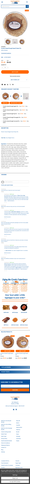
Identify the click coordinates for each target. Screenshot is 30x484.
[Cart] (27, 2)
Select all (5, 102)
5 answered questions (6, 53)
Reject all (15, 478)
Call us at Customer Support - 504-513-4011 (15, 405)
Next (28, 347)
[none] (15, 23)
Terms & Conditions (5, 443)
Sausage (18, 436)
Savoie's (17, 460)
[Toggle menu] (2, 2)
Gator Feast (3, 436)
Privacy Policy (4, 438)
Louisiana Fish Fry (5, 460)
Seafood (18, 429)
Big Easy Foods (19, 467)
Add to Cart (7, 351)
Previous (1, 347)
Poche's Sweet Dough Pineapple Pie (11, 117)
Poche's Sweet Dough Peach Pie (11, 110)
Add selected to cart (16, 102)
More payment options (15, 76)
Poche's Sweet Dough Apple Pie (10, 106)
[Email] (5, 84)
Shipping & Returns (5, 445)
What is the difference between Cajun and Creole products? (13, 258)
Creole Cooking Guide (6, 431)
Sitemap (3, 451)
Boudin (17, 431)
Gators (17, 422)
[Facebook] (2, 84)
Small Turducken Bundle (6, 440)
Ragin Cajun (18, 463)
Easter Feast (4, 434)
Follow (2, 191)
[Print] (7, 84)
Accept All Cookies (15, 481)
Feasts (17, 440)
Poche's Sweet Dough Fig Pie (10, 113)
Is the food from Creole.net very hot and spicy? (10, 190)
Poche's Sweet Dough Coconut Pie (11, 121)
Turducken (18, 438)
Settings (15, 475)
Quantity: (3, 64)
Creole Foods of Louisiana (7, 465)
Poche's (3, 467)
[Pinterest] (13, 84)
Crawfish (18, 425)
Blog (2, 449)
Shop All (18, 420)
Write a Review (4, 50)
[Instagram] (16, 409)
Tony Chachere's (4, 463)
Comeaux (18, 465)
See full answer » (11, 200)
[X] (10, 84)
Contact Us (3, 447)
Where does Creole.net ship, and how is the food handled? (13, 206)
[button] (15, 79)
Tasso (17, 434)
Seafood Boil (19, 427)
